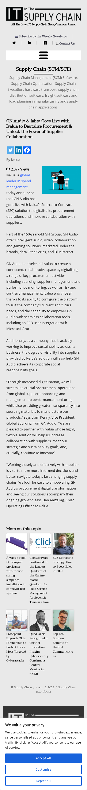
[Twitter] (14, 43)
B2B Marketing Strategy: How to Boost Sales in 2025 (63, 564)
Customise (43, 769)
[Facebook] (46, 43)
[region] (43, 754)
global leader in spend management (18, 181)
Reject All (43, 781)
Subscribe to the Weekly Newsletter (43, 36)
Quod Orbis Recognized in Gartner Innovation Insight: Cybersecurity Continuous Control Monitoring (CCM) (39, 654)
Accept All (43, 758)
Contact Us (67, 43)
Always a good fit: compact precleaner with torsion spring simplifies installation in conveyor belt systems (16, 575)
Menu (43, 55)
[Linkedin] (18, 150)
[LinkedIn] (30, 43)
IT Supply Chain (21, 687)
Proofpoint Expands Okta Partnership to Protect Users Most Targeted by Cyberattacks (16, 647)
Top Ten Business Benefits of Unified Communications (63, 645)
